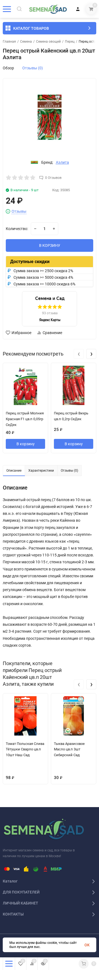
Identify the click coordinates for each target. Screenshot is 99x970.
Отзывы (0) (32, 68)
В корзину (25, 444)
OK (87, 945)
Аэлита (62, 162)
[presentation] (79, 354)
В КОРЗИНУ (49, 245)
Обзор (8, 68)
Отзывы (19, 211)
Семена (26, 41)
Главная (9, 41)
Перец (70, 41)
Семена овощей (48, 41)
